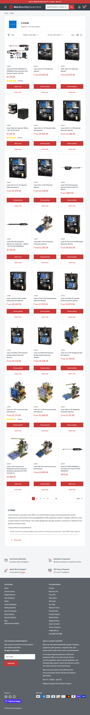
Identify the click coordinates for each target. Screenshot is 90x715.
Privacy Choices (54, 614)
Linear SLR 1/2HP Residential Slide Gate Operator (71, 354)
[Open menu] (5, 7)
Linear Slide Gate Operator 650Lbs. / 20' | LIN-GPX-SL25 (18, 129)
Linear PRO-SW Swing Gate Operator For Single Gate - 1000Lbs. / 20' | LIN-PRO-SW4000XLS (18, 244)
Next (78, 498)
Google (22, 572)
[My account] (79, 7)
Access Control (9, 591)
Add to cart (18, 86)
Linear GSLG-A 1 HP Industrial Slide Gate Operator (44, 129)
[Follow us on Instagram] (10, 696)
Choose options (45, 86)
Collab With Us (54, 630)
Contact (51, 588)
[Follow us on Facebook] (5, 696)
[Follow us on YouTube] (14, 696)
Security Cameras (10, 611)
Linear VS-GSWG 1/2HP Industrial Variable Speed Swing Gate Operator (17, 355)
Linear (12, 13)
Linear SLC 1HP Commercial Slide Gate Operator (17, 411)
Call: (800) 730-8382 (55, 634)
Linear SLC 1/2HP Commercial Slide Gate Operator (45, 411)
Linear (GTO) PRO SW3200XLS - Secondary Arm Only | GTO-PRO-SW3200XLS (71, 469)
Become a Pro (53, 591)
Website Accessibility (11, 623)
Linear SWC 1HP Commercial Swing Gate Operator (45, 468)
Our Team (52, 604)
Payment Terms (54, 608)
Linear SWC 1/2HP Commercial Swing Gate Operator (43, 243)
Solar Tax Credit (54, 624)
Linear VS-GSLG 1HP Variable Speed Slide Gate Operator (72, 243)
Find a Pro (52, 595)
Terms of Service (54, 627)
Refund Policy (53, 617)
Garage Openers (9, 595)
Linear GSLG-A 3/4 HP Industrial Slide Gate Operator (17, 186)
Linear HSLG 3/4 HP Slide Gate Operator (43, 70)
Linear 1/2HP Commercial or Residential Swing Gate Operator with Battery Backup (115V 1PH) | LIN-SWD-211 (17, 470)
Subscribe (11, 663)
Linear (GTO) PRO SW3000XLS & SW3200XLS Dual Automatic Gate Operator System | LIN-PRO (17, 71)
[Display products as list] (81, 35)
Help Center (53, 598)
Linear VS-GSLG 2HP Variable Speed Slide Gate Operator (45, 299)
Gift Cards (52, 601)
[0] (83, 7)
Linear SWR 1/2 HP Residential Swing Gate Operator (70, 411)
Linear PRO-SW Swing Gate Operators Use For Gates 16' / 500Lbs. (70, 187)
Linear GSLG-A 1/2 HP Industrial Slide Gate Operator (70, 129)
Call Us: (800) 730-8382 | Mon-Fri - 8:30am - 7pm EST (45, 2)
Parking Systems (10, 608)
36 (56, 498)
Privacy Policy (53, 611)
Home (6, 13)
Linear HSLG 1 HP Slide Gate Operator (69, 70)
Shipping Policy (54, 621)
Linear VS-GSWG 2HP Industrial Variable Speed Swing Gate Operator (43, 355)
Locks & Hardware (10, 604)
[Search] (71, 7)
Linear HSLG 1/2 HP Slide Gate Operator (43, 186)
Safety (6, 601)
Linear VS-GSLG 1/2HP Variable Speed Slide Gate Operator (16, 299)
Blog (5, 621)
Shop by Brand (9, 614)
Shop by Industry (10, 617)
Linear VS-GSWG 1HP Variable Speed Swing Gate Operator (70, 299)
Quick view (18, 92)
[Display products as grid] (78, 35)
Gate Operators (9, 598)
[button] (30, 35)
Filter (12, 35)
